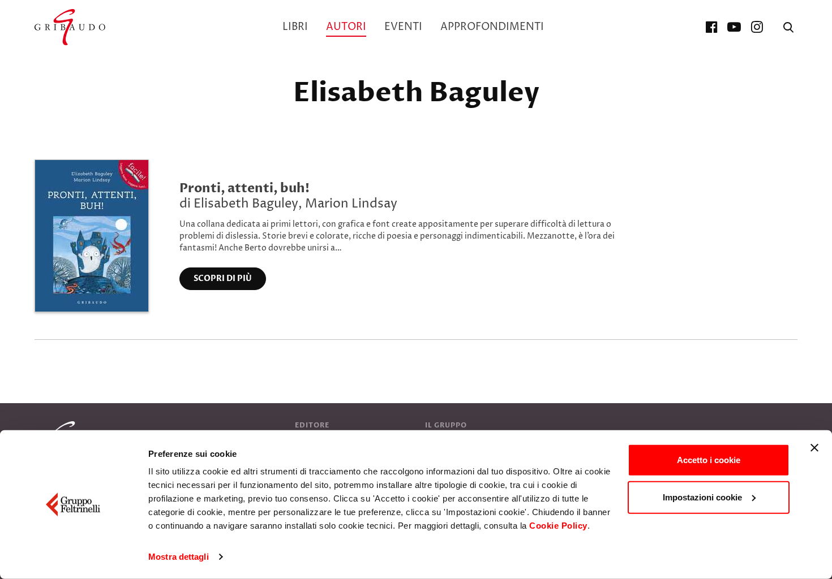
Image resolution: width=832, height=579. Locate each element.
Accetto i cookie (708, 460)
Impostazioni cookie (702, 497)
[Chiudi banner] (814, 448)
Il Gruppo (446, 425)
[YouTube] (734, 27)
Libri (295, 27)
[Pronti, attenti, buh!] (92, 235)
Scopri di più (223, 278)
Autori (346, 27)
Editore (312, 425)
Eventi (403, 27)
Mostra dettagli (178, 556)
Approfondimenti (492, 27)
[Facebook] (711, 27)
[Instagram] (757, 27)
